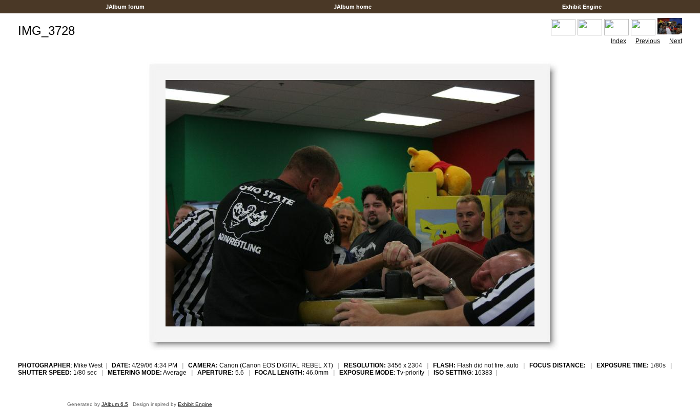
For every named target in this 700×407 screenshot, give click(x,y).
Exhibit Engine (582, 7)
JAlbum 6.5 (114, 404)
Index (618, 41)
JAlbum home (353, 7)
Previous (647, 41)
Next (675, 41)
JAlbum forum (125, 7)
